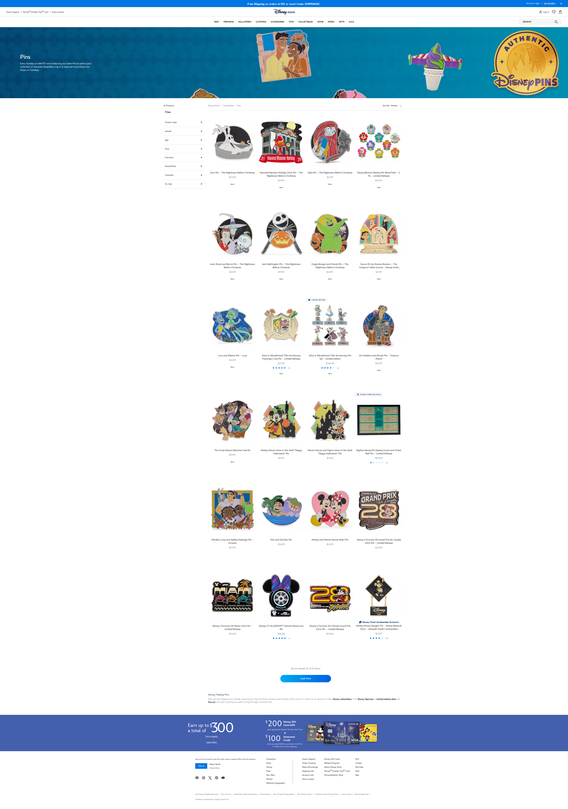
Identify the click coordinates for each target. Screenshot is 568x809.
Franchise (169, 157)
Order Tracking (309, 763)
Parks (331, 22)
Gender (168, 131)
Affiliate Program (331, 763)
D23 (357, 759)
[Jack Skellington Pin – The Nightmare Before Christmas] (281, 234)
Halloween (244, 22)
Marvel (269, 779)
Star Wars (270, 775)
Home (320, 22)
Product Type (171, 122)
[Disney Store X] (210, 777)
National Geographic (275, 783)
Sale (351, 22)
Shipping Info (308, 771)
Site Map (359, 767)
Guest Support (12, 12)
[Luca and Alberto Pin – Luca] (232, 325)
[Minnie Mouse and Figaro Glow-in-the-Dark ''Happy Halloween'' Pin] (330, 420)
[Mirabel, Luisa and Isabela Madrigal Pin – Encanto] (232, 509)
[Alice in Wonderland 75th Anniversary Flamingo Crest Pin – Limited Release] (281, 325)
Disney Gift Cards (332, 759)
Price (167, 149)
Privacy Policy (214, 768)
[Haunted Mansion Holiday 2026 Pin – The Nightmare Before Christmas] (281, 142)
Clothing (261, 22)
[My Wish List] (554, 12)
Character (169, 175)
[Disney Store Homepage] (284, 12)
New (216, 22)
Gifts (341, 22)
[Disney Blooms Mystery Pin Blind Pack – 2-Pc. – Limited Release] (379, 142)
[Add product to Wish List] (253, 117)
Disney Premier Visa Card (35, 12)
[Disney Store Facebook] (197, 777)
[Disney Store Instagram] (203, 777)
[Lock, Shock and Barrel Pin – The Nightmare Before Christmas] (232, 234)
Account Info (308, 775)
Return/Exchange (310, 767)
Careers (358, 763)
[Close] (560, 5)
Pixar (268, 771)
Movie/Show (170, 166)
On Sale (168, 184)
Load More (305, 678)
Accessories (277, 22)
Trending (228, 22)
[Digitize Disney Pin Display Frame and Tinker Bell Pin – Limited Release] (379, 420)
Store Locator (58, 12)
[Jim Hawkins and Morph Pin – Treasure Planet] (379, 325)
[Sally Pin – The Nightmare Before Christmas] (330, 142)
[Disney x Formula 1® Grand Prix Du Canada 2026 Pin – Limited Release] (379, 509)
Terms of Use (226, 794)
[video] (284, 62)
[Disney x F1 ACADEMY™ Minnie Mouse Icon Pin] (281, 596)
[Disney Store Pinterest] (216, 777)
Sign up (201, 766)
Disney (269, 767)
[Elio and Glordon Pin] (281, 509)
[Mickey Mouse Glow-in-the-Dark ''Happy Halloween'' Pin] (281, 420)
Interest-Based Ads (361, 794)
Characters (271, 759)
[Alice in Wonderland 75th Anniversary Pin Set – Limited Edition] (330, 325)
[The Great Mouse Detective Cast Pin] (232, 420)
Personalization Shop (333, 775)
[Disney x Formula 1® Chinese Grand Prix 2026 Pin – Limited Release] (330, 596)
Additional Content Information (245, 794)
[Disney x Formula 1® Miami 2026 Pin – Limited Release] (232, 596)
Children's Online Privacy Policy (326, 794)
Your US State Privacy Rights (283, 794)
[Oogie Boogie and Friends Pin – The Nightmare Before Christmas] (330, 234)
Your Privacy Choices (304, 794)
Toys (291, 22)
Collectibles (305, 22)
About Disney (346, 794)
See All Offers (549, 3)
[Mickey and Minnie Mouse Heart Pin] (330, 509)
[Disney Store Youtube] (223, 777)
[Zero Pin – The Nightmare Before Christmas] (232, 142)
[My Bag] (560, 12)
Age (166, 140)
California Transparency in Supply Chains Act (212, 799)
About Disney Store (333, 767)
